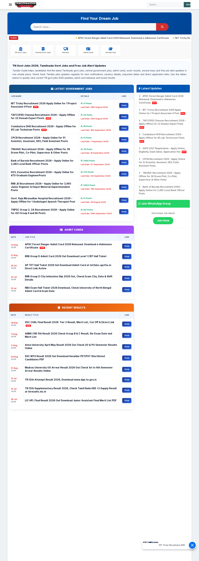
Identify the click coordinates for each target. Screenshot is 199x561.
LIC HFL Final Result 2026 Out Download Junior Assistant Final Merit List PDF (71, 400)
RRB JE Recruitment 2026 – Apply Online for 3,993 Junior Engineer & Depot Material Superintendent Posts (41, 187)
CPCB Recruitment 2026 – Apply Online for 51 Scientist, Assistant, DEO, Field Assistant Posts (39, 139)
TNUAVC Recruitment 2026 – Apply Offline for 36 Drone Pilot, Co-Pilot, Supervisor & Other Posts (40, 151)
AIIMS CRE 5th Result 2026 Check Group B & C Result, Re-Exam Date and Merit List (68, 335)
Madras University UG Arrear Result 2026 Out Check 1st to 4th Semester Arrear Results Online (69, 369)
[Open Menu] (10, 5)
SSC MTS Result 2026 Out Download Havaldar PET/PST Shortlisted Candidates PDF (65, 358)
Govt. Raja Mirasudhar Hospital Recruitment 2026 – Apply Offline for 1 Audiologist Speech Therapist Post (43, 200)
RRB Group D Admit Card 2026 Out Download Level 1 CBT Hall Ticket (65, 256)
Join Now (163, 220)
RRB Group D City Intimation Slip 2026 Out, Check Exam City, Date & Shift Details (68, 278)
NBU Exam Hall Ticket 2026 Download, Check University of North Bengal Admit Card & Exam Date (68, 289)
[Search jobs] (162, 27)
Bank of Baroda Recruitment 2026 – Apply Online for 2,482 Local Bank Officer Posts (42, 162)
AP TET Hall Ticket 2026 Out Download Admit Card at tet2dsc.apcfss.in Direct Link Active (68, 267)
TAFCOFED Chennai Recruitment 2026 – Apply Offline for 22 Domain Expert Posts (43, 116)
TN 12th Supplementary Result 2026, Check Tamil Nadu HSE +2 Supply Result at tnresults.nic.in (71, 390)
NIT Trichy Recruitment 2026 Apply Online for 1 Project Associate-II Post (44, 105)
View (123, 105)
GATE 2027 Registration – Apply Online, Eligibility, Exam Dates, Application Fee (162, 150)
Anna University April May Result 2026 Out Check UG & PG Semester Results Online (71, 346)
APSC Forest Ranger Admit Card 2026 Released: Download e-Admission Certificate (109, 38)
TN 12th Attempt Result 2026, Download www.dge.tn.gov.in (61, 379)
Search (190, 4)
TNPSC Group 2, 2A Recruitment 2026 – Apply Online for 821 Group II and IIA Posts (42, 211)
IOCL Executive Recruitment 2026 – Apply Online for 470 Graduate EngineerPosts (42, 174)
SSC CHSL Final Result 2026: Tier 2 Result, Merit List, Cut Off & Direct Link (69, 324)
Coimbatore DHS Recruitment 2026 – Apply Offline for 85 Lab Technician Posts (43, 128)
